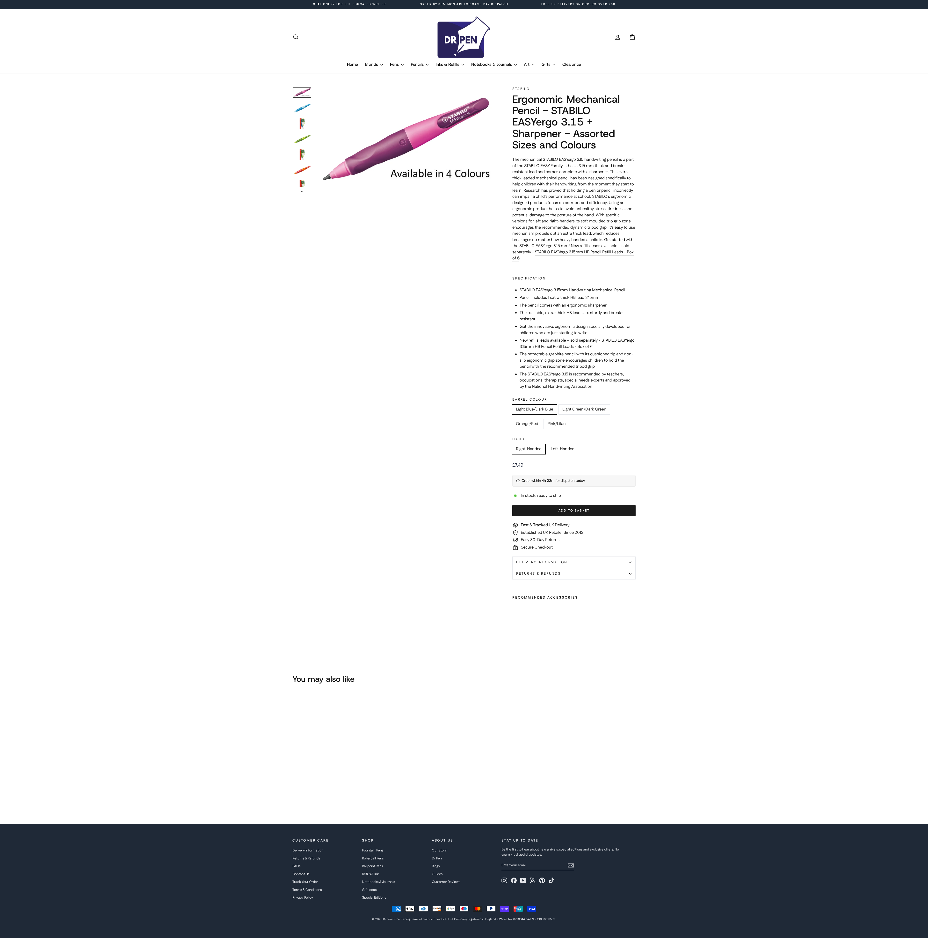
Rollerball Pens (373, 858)
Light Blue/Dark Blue (534, 409)
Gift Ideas (369, 889)
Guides (437, 874)
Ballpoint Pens (372, 866)
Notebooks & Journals (492, 64)
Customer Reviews (446, 881)
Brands (372, 64)
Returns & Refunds (538, 573)
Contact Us (300, 874)
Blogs (436, 866)
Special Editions (374, 897)
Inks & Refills (448, 64)
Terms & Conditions (307, 889)
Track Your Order (305, 881)
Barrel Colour (529, 399)
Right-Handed (529, 449)
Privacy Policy (302, 897)
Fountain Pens (372, 850)
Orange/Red (527, 424)
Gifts (546, 64)
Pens (395, 64)
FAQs (296, 866)
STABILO (521, 89)
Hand (518, 439)
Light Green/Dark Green (584, 409)
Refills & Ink (370, 874)
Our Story (439, 850)
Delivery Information (541, 562)
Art (527, 64)
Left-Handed (562, 449)
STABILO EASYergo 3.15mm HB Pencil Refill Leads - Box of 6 (573, 255)
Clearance (571, 64)
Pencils (418, 64)
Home (352, 64)
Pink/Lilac (556, 424)
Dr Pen (437, 858)
